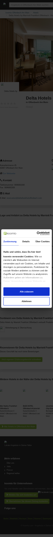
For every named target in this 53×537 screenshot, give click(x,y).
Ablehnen (27, 301)
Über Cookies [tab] (42, 241)
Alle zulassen (26, 291)
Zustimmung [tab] (9, 241)
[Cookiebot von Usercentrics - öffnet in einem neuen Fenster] (37, 233)
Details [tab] (26, 241)
